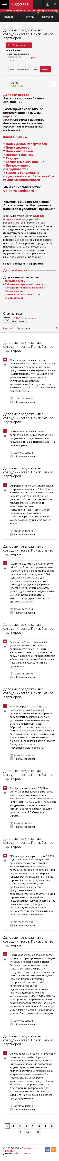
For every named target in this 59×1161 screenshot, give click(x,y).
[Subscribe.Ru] (21, 4)
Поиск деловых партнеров (26, 144)
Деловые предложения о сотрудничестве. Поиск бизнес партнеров (28, 34)
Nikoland (26, 1153)
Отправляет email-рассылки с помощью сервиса (29, 10)
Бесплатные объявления (25, 162)
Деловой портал (16, 270)
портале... (11, 116)
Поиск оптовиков (19, 151)
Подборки (48, 17)
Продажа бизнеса (19, 155)
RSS (33, 58)
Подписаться (19, 45)
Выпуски (9, 17)
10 (27, 1132)
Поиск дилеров (18, 147)
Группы (29, 17)
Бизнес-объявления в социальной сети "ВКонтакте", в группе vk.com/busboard (28, 176)
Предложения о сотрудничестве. (16, 167)
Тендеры (13, 158)
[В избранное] (5, 365)
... (32, 1132)
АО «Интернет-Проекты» (20, 1149)
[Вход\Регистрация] (47, 4)
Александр (17, 85)
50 (38, 1132)
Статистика (12, 313)
